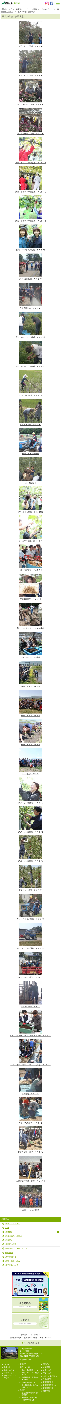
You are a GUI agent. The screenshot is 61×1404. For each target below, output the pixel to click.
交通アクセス (27, 1359)
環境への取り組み (12, 1261)
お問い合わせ (9, 1370)
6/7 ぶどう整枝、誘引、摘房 (30, 512)
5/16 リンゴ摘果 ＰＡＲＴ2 (30, 861)
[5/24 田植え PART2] (30, 662)
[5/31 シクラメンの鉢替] (30, 633)
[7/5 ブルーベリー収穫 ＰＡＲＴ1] (30, 342)
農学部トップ (6, 9)
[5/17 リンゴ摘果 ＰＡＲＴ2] (30, 778)
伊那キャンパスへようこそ (42, 9)
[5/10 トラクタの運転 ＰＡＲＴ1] (30, 895)
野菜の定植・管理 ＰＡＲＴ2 (30, 1152)
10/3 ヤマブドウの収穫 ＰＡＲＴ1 (30, 250)
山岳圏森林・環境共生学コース (30, 1378)
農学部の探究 (10, 1244)
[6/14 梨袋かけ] (30, 458)
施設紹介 (46, 1364)
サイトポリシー (45, 1338)
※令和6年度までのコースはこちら (31, 1386)
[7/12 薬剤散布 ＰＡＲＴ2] (30, 254)
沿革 (7, 1228)
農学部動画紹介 (11, 1265)
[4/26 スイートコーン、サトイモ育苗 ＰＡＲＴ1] (30, 1040)
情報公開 (9, 1253)
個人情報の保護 (15, 1338)
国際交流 (46, 1391)
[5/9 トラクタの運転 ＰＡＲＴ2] (30, 924)
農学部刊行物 (10, 1257)
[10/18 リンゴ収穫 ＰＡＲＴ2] (30, 22)
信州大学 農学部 (10, 3)
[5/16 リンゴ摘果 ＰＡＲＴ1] (30, 865)
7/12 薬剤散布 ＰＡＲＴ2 (30, 279)
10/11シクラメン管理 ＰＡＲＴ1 (30, 134)
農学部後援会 (48, 1382)
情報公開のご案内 (30, 1338)
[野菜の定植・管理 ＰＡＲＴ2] (30, 1127)
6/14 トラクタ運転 (30, 454)
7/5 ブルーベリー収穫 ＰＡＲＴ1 (30, 366)
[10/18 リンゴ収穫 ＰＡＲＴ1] (30, 51)
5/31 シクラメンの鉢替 (30, 657)
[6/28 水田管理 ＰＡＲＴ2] (30, 371)
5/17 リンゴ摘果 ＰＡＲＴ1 (30, 832)
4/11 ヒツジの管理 (30, 1210)
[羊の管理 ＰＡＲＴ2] (30, 1069)
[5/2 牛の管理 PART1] (30, 982)
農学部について (22, 9)
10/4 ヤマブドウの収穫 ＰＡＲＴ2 (30, 163)
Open (58, 1232)
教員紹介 (9, 1240)
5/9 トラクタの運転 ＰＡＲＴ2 (30, 948)
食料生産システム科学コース (30, 1374)
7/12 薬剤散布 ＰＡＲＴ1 (30, 308)
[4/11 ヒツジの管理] (30, 1185)
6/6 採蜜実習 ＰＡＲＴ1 (30, 599)
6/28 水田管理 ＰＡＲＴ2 (30, 395)
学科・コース (25, 1367)
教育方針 (9, 1232)
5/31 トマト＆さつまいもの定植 (30, 628)
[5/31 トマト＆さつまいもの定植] (30, 604)
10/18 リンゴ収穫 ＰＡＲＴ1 (30, 75)
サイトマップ (35, 1335)
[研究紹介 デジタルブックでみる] (30, 1327)
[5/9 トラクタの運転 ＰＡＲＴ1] (30, 953)
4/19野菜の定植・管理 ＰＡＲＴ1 (30, 1181)
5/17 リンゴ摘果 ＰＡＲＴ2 (30, 803)
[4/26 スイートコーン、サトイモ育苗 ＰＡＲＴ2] (30, 1011)
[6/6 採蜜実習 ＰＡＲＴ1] (30, 575)
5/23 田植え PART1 (30, 774)
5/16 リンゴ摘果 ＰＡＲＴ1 (30, 890)
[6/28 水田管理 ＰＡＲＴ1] (30, 400)
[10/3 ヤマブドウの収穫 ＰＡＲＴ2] (30, 196)
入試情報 (46, 1367)
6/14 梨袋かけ (30, 483)
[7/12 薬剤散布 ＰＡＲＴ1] (30, 284)
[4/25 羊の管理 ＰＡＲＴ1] (30, 1098)
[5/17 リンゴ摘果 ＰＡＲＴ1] (30, 807)
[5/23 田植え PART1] (30, 749)
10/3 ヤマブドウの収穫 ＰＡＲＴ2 (30, 221)
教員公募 (24, 1335)
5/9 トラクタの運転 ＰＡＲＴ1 (30, 977)
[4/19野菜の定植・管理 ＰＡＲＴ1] (30, 1156)
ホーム (6, 1364)
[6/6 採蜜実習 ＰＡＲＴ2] (30, 545)
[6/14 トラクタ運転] (30, 429)
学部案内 (5, 1219)
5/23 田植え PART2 (30, 745)
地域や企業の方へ (50, 1376)
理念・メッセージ (12, 1223)
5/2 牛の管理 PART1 (30, 1006)
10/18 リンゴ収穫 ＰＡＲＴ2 (30, 46)
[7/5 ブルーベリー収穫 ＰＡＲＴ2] (30, 313)
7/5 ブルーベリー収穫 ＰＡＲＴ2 (30, 337)
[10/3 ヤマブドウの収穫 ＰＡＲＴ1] (30, 225)
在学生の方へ (48, 1370)
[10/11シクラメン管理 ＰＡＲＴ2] (30, 80)
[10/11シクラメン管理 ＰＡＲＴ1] (30, 109)
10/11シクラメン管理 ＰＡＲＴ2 (30, 104)
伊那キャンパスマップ (10, 1377)
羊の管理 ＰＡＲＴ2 (30, 1094)
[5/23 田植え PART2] (30, 720)
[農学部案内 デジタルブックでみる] (30, 1311)
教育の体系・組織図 (13, 1236)
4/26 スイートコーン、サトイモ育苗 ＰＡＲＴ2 (30, 1036)
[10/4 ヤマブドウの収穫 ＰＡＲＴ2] (30, 138)
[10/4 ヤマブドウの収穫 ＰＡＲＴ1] (30, 167)
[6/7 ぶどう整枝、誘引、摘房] (30, 487)
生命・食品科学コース (30, 1370)
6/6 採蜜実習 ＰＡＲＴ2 (31, 570)
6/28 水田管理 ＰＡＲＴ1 (30, 425)
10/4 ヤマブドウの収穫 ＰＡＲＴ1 (30, 192)
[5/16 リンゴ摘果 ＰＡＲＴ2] (30, 836)
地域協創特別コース (29, 1382)
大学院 (22, 1390)
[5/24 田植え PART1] (30, 691)
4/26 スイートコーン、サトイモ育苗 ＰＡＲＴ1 (30, 1065)
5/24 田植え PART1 (30, 716)
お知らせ (7, 1367)
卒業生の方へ (48, 1373)
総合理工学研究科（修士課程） (30, 1394)
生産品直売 (47, 1379)
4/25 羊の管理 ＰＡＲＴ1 (30, 1123)
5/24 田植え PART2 (30, 686)
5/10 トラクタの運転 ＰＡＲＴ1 (30, 919)
